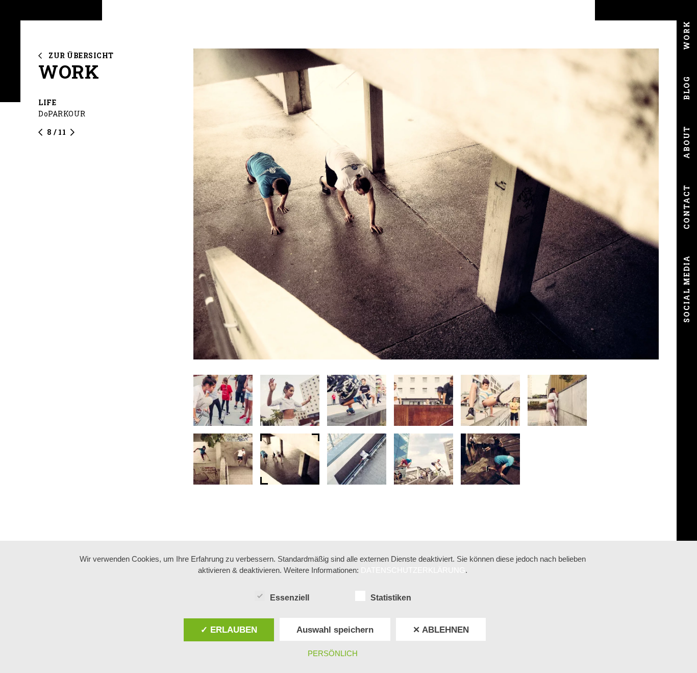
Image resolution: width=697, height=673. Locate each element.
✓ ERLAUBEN (229, 629)
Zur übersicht (81, 55)
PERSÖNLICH (333, 653)
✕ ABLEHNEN (441, 629)
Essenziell (289, 597)
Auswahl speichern (335, 629)
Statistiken (390, 597)
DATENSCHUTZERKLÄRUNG (413, 570)
